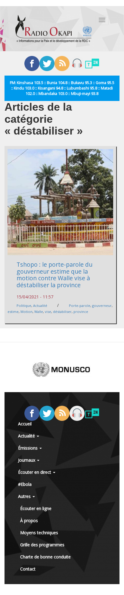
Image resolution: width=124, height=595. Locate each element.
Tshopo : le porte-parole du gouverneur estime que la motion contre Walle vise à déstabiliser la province (54, 274)
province (80, 311)
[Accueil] (53, 29)
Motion (26, 311)
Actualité (40, 305)
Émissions (28, 448)
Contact (28, 569)
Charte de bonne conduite (45, 557)
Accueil (25, 424)
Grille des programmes (42, 545)
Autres (25, 496)
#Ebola (25, 484)
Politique (24, 305)
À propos (29, 520)
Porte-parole (79, 305)
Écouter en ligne (35, 508)
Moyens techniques (39, 532)
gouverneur (102, 305)
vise (48, 311)
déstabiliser (62, 311)
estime (13, 311)
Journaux (27, 460)
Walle (38, 311)
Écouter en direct (35, 472)
